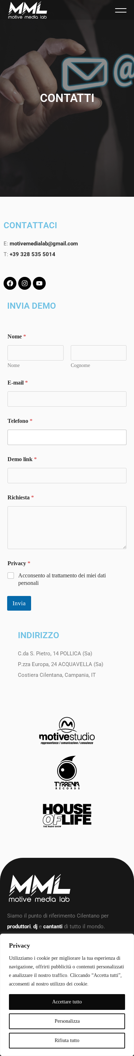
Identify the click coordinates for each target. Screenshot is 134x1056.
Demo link (22, 459)
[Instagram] (24, 283)
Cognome (80, 365)
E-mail (18, 383)
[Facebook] (10, 283)
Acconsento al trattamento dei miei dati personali (62, 579)
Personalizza (67, 1021)
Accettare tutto (67, 1001)
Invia (19, 603)
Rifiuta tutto (67, 1040)
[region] (67, 995)
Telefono (20, 421)
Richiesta (21, 497)
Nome (14, 365)
